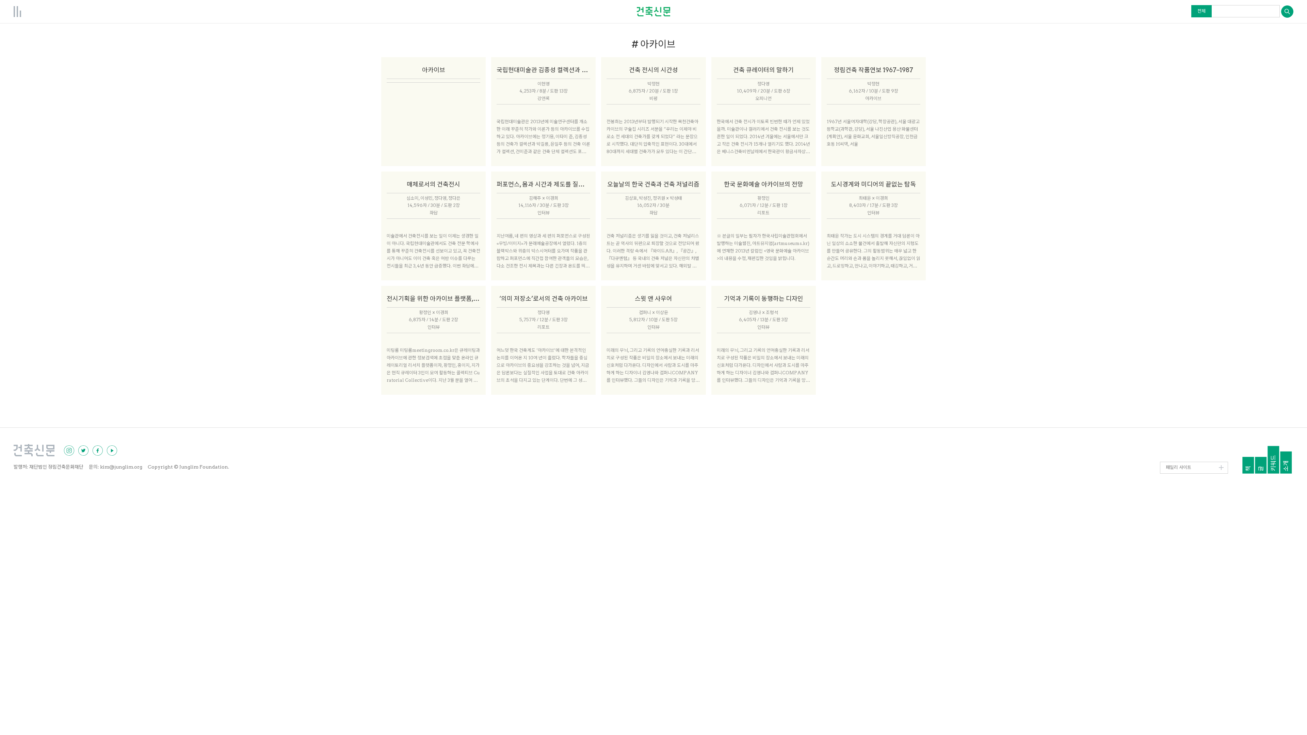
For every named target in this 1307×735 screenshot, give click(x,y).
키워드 (1273, 463)
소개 (1286, 465)
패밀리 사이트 (1178, 467)
